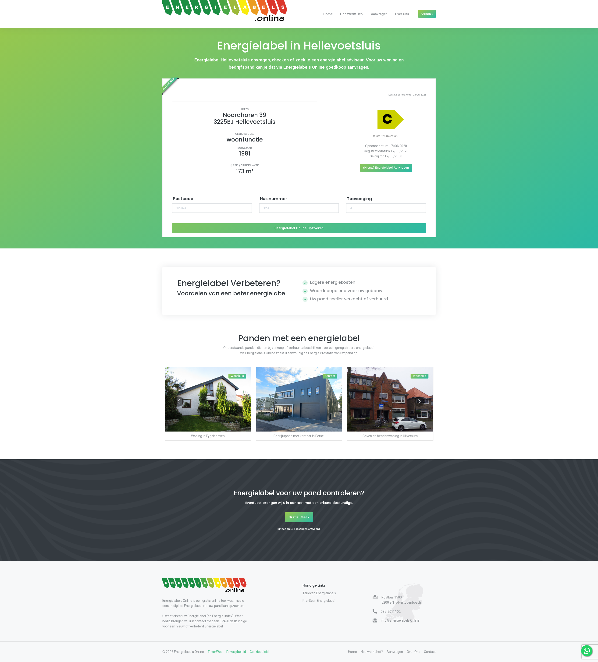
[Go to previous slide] (179, 401)
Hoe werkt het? (351, 14)
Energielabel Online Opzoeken (299, 228)
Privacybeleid (236, 652)
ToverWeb (215, 652)
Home (328, 14)
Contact (427, 13)
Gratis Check (299, 517)
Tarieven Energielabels (319, 593)
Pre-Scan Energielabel (319, 600)
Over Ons (402, 14)
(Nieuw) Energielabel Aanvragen (386, 167)
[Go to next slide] (419, 401)
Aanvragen (379, 14)
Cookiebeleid (259, 652)
